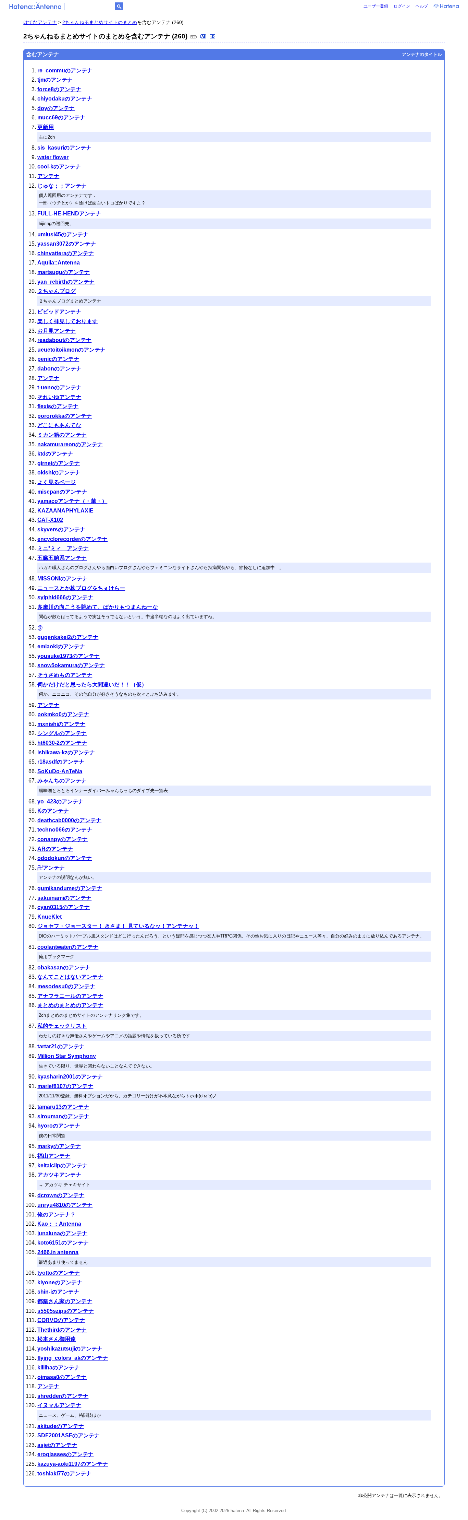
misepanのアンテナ (62, 492)
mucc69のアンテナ (61, 117)
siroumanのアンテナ (63, 1116)
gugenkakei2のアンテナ (67, 637)
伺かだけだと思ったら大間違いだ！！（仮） (92, 684)
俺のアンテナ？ (56, 1214)
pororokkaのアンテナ (64, 416)
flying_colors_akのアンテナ (72, 1358)
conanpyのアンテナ (62, 839)
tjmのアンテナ (55, 80)
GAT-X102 (50, 520)
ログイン (402, 6)
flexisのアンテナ (57, 406)
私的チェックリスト (62, 1026)
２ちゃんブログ (56, 291)
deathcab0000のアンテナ (69, 820)
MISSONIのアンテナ (62, 578)
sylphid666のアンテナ (65, 597)
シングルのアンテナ (62, 733)
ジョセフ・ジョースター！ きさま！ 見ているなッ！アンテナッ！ (118, 926)
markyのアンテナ (59, 1146)
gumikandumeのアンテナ (69, 888)
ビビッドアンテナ (59, 312)
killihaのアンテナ (58, 1367)
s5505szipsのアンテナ (65, 1311)
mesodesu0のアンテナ (66, 986)
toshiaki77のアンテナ (64, 1473)
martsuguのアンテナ (63, 272)
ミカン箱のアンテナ (62, 435)
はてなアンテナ (40, 22)
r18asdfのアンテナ (60, 762)
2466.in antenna (57, 1252)
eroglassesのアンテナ (65, 1454)
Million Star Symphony (66, 1056)
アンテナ (48, 176)
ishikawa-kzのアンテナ (66, 752)
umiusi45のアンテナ (62, 234)
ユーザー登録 (376, 6)
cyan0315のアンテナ (63, 907)
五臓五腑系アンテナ (62, 558)
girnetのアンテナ (58, 463)
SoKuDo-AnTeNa (59, 771)
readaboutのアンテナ (64, 340)
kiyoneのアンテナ (59, 1282)
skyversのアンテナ (61, 529)
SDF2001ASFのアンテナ (68, 1435)
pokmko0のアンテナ (63, 714)
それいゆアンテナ (59, 397)
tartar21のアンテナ (61, 1046)
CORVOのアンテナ (61, 1320)
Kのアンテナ (53, 811)
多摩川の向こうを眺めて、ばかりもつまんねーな (97, 607)
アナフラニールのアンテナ (70, 996)
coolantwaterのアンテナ (67, 947)
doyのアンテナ (56, 108)
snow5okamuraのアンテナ (71, 665)
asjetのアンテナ (57, 1445)
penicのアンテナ (58, 359)
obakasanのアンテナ (63, 967)
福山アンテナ (53, 1156)
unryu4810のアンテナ (65, 1205)
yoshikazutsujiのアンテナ (69, 1349)
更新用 (45, 127)
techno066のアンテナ (64, 830)
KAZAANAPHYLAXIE (65, 511)
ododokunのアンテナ (64, 858)
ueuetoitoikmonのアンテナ (71, 350)
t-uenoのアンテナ (59, 387)
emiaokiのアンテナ (61, 646)
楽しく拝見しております (67, 321)
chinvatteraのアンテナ (65, 253)
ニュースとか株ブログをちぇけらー (81, 588)
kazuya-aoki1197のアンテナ (72, 1464)
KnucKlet (49, 917)
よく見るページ (56, 482)
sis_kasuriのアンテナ (64, 148)
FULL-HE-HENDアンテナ (69, 213)
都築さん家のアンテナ (64, 1301)
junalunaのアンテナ (62, 1233)
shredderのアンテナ (62, 1396)
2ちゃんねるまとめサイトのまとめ (99, 22)
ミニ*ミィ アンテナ (63, 548)
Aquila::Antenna (58, 263)
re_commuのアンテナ (65, 70)
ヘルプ (422, 6)
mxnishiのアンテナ (61, 724)
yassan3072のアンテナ (66, 244)
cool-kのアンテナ (59, 166)
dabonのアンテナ (59, 369)
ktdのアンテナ (55, 454)
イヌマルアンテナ (59, 1405)
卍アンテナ (51, 868)
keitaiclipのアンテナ (62, 1165)
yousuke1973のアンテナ (68, 656)
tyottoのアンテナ (58, 1273)
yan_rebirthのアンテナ (66, 282)
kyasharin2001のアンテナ (70, 1077)
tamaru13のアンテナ (63, 1107)
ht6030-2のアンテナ (62, 743)
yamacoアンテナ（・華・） (72, 501)
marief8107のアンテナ (65, 1086)
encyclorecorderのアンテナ (72, 539)
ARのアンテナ (55, 849)
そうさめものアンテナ (64, 675)
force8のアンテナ (59, 89)
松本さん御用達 (56, 1339)
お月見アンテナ (56, 331)
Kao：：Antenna (59, 1224)
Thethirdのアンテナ (62, 1330)
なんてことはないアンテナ (70, 977)
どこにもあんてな (59, 425)
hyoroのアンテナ (58, 1126)
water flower (53, 157)
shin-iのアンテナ (58, 1292)
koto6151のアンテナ (63, 1243)
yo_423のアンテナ (60, 801)
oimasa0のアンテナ (62, 1377)
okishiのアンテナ (59, 472)
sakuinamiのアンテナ (64, 898)
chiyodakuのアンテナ (64, 99)
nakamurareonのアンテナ (70, 444)
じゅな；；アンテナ (62, 186)
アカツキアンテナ (59, 1175)
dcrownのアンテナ (60, 1195)
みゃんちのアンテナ (62, 780)
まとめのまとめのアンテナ (70, 1005)
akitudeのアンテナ (60, 1426)
